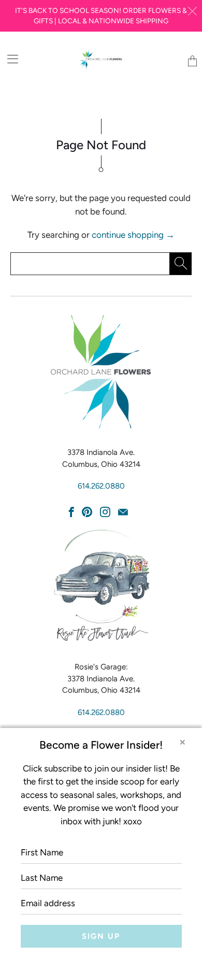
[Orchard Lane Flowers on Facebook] (71, 512)
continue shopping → (133, 235)
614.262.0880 (101, 486)
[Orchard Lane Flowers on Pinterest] (87, 512)
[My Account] (9, 58)
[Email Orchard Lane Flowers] (123, 512)
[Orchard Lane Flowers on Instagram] (105, 512)
